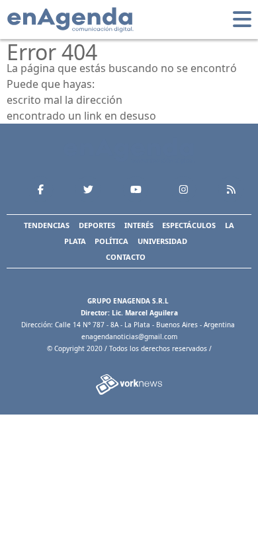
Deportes (97, 225)
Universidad (162, 241)
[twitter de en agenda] (88, 189)
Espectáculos (189, 225)
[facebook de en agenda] (40, 189)
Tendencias (46, 225)
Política (111, 241)
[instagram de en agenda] (183, 189)
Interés (138, 225)
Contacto (126, 257)
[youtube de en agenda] (135, 189)
